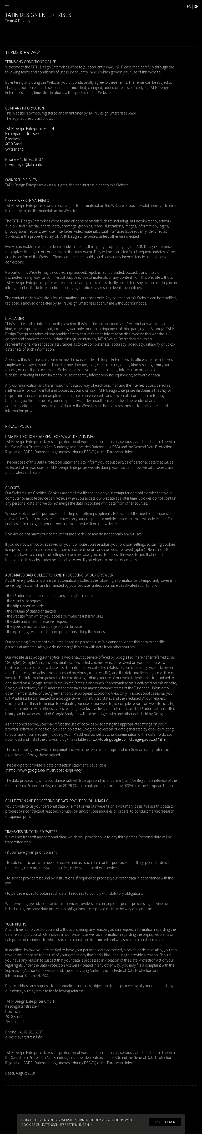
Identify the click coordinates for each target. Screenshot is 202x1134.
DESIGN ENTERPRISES (38, 14)
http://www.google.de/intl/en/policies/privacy (45, 770)
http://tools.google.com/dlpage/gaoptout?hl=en (129, 739)
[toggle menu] (7, 7)
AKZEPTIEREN (165, 1122)
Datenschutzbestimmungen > (67, 1124)
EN (189, 6)
